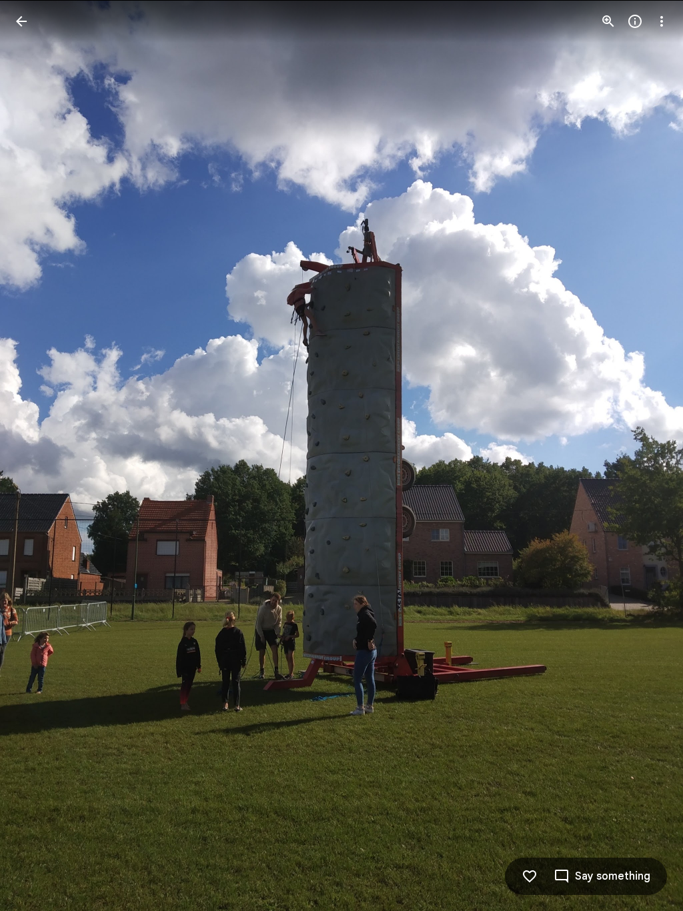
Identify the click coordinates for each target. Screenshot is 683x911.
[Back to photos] (21, 21)
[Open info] (635, 21)
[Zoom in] (608, 21)
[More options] (661, 21)
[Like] (530, 876)
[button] (37, 455)
